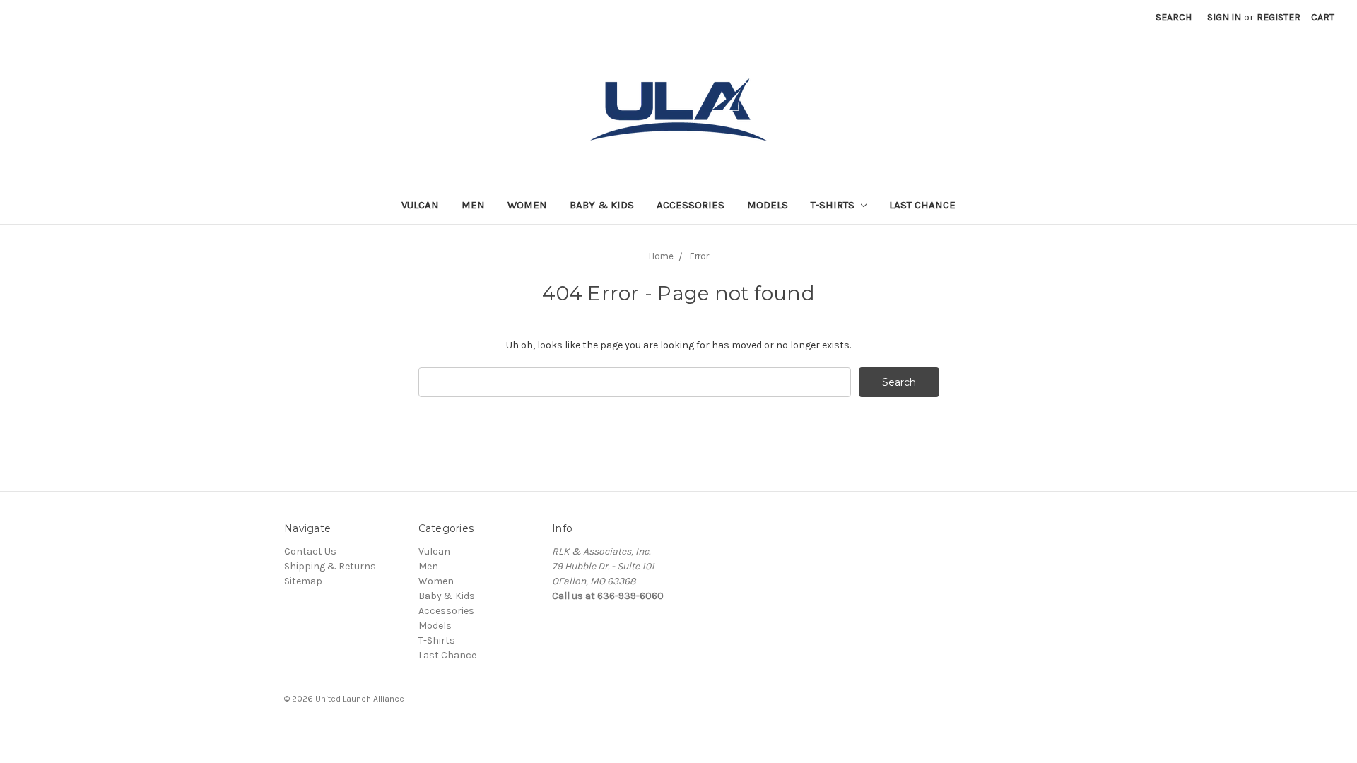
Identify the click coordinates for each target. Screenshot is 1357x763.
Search (1174, 17)
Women (527, 205)
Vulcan (420, 205)
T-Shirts (834, 205)
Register (1278, 17)
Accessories (690, 205)
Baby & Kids (602, 205)
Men (473, 205)
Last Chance (922, 205)
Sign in (1224, 17)
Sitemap (303, 581)
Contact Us (310, 551)
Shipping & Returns (330, 566)
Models (767, 205)
